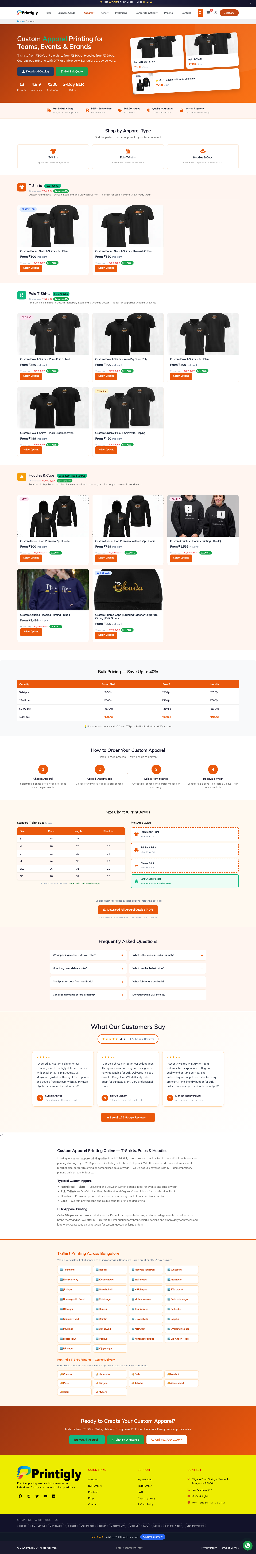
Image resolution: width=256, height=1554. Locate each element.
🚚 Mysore (101, 1391)
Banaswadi (56, 1525)
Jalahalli (71, 1525)
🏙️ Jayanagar (174, 1279)
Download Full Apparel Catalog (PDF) (130, 909)
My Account (145, 1479)
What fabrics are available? (168, 981)
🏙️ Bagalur (173, 1319)
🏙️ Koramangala (105, 1279)
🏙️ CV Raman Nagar (178, 1328)
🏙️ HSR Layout (139, 1289)
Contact (186, 12)
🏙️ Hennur (101, 1309)
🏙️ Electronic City (69, 1279)
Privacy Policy (209, 1547)
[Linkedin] (54, 1496)
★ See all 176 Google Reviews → (128, 1117)
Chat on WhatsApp (127, 1439)
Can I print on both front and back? (88, 981)
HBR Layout (38, 1525)
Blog (91, 1498)
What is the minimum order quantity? (168, 955)
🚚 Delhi (135, 1374)
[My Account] (215, 13)
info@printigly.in (200, 1496)
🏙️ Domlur (101, 1319)
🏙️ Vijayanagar (104, 1348)
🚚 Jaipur (64, 1391)
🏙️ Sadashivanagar (178, 1299)
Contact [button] (195, 1470)
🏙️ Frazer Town (68, 1338)
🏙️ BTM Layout (175, 1289)
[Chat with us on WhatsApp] (248, 1546)
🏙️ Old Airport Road (178, 1338)
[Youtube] (45, 1496)
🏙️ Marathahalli (104, 1289)
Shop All (93, 1479)
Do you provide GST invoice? (168, 995)
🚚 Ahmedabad (175, 1383)
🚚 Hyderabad (103, 1374)
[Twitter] (37, 1496)
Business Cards (66, 12)
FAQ (140, 1492)
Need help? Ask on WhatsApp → (86, 883)
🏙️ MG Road (66, 1328)
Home (48, 12)
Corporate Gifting (146, 12)
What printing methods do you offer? (88, 955)
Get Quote (229, 12)
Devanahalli (87, 1525)
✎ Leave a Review (152, 1536)
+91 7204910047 (201, 1489)
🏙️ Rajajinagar (103, 1299)
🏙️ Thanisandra (139, 1309)
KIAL (145, 1525)
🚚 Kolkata (137, 1383)
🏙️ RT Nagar (66, 1309)
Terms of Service (229, 1547)
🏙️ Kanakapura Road (142, 1338)
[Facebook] (20, 1496)
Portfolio (93, 1492)
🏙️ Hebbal (101, 1269)
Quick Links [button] (97, 1470)
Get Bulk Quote (73, 71)
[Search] (200, 13)
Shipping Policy (147, 1498)
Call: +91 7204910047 (168, 1439)
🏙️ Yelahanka (67, 1269)
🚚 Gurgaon (102, 1383)
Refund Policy (146, 1504)
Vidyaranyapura (195, 1525)
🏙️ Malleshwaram (141, 1299)
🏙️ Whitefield (174, 1269)
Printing (168, 12)
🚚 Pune (64, 1383)
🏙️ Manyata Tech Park (143, 1269)
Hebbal (23, 1525)
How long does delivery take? (88, 968)
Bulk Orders (95, 1485)
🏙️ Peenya (101, 1338)
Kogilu (156, 1525)
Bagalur (134, 1525)
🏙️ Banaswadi (103, 1328)
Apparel (88, 12)
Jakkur (102, 1525)
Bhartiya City (118, 1525)
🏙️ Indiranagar (139, 1279)
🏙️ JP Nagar (66, 1289)
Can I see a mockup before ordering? (88, 995)
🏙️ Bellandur (174, 1309)
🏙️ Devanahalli (139, 1319)
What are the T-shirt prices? (168, 968)
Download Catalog (37, 71)
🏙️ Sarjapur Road (69, 1319)
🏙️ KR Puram (138, 1328)
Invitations (121, 12)
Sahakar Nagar (173, 1525)
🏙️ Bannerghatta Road (72, 1299)
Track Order (145, 1485)
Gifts (104, 12)
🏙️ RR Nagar (66, 1348)
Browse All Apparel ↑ (87, 1439)
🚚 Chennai (66, 1374)
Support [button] (145, 1470)
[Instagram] (29, 1496)
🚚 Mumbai (173, 1374)
